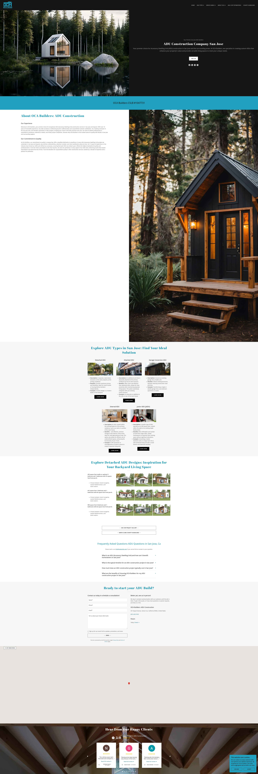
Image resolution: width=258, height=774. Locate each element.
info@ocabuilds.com (121, 549)
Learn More (100, 397)
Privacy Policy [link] (116, 640)
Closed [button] (136, 622)
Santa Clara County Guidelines (129, 532)
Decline (236, 769)
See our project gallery (129, 528)
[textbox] (107, 600)
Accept (249, 769)
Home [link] (193, 5)
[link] (7, 5)
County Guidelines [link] (249, 5)
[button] (200, 5)
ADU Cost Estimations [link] (234, 5)
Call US (193, 58)
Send (107, 635)
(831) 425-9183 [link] (135, 614)
